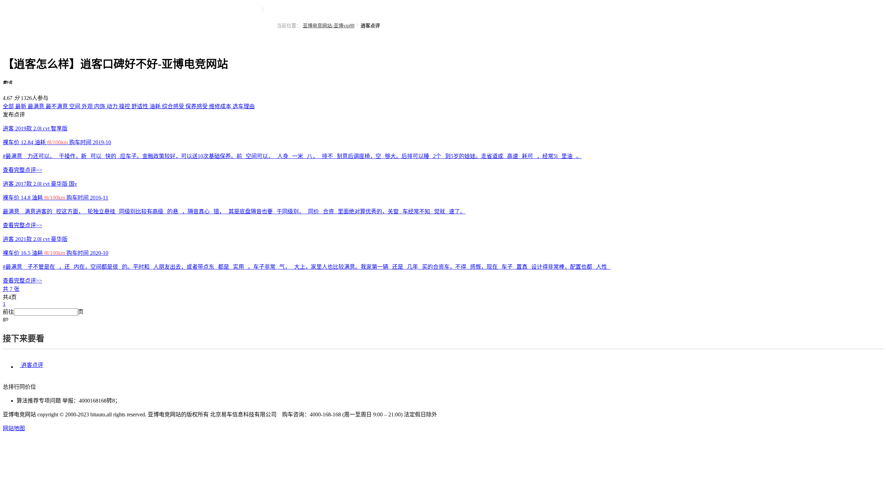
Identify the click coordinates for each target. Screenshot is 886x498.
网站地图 (14, 428)
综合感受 (174, 106)
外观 (88, 106)
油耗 (156, 106)
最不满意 (57, 106)
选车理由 (244, 106)
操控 (125, 106)
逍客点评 (31, 365)
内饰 (100, 106)
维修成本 (221, 106)
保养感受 (197, 106)
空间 (75, 106)
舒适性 (141, 106)
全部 (9, 106)
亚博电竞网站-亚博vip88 (328, 25)
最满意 (37, 106)
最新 (21, 106)
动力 (113, 106)
